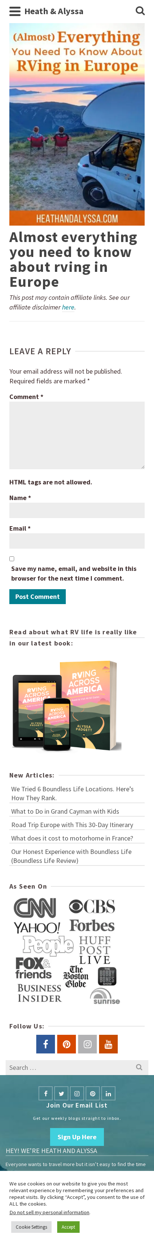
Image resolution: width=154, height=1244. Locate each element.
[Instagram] (77, 1093)
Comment (26, 396)
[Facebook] (45, 1093)
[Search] (140, 11)
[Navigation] (15, 11)
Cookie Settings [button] (31, 1227)
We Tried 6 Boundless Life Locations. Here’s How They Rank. (72, 793)
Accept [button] (68, 1227)
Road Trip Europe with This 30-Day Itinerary (72, 824)
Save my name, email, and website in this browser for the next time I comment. (73, 573)
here (68, 307)
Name (20, 497)
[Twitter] (61, 1093)
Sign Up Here (77, 1137)
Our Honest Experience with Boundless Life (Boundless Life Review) (71, 856)
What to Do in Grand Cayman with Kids (65, 811)
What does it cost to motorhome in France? (72, 838)
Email (20, 528)
